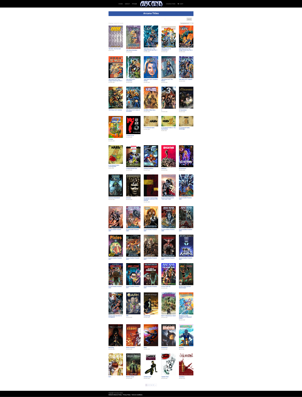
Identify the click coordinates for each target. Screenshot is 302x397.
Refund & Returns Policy (115, 395)
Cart (181, 4)
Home (121, 4)
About (127, 4)
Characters (171, 4)
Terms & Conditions (137, 395)
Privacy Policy (127, 395)
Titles (134, 4)
